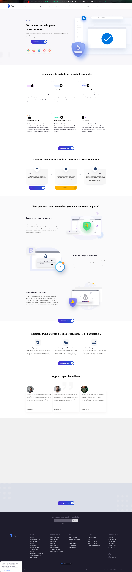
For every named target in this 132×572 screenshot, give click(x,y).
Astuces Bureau (72, 543)
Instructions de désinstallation (95, 545)
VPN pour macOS (54, 539)
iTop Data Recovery (34, 547)
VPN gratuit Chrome (54, 547)
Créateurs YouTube (112, 547)
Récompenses (111, 543)
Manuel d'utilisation (92, 541)
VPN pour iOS (53, 543)
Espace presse (111, 541)
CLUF (121, 569)
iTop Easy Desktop (34, 541)
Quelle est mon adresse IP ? (75, 539)
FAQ (89, 539)
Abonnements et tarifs (35, 557)
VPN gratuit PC (53, 541)
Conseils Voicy (72, 545)
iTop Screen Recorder (35, 539)
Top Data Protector (34, 549)
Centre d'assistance (92, 537)
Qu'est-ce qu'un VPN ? (74, 537)
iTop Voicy (32, 543)
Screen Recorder (73, 547)
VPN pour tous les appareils (56, 551)
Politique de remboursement (91, 569)
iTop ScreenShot (33, 545)
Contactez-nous (112, 539)
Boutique (96, 6)
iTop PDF (32, 551)
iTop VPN (32, 537)
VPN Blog (71, 541)
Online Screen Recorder (35, 555)
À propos (110, 537)
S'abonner (75, 520)
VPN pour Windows (54, 537)
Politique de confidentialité (109, 569)
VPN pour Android (54, 545)
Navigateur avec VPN (55, 549)
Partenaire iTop (112, 545)
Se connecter (120, 6)
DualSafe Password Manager (36, 553)
